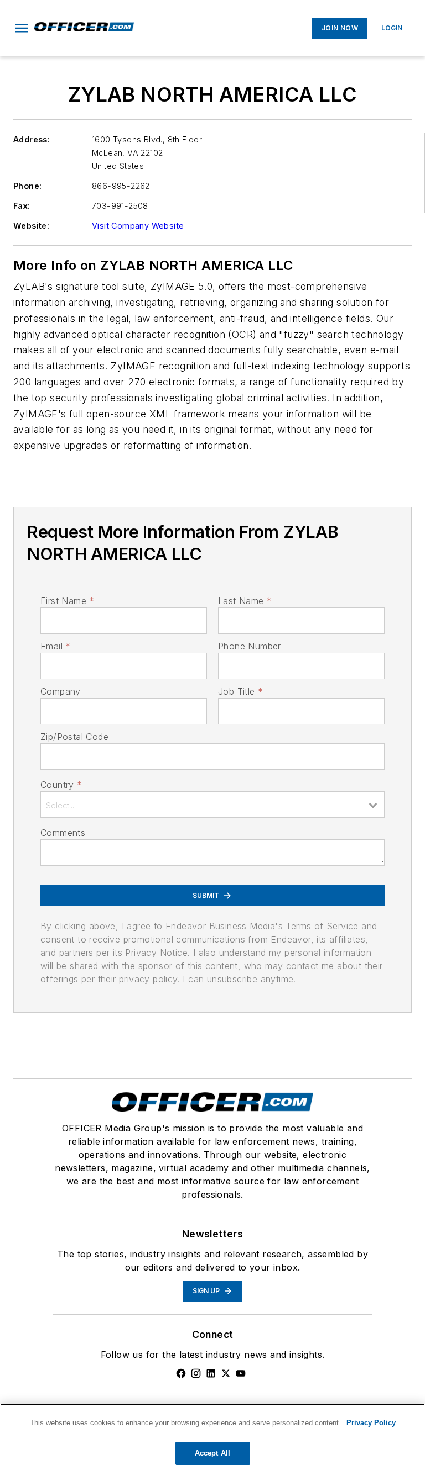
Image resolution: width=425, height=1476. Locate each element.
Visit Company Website (138, 225)
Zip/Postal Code (74, 736)
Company (60, 691)
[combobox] (212, 804)
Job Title (240, 691)
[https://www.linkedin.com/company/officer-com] (210, 1373)
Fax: (21, 205)
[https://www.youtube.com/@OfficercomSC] (240, 1373)
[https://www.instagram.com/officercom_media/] (195, 1373)
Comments (62, 832)
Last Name (245, 600)
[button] (21, 28)
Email (55, 646)
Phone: (27, 186)
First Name (67, 600)
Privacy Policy (371, 1423)
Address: (31, 139)
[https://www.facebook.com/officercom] (180, 1373)
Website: (31, 225)
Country (61, 784)
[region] (212, 1440)
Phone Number (249, 646)
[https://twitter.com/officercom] (225, 1373)
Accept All (212, 1453)
